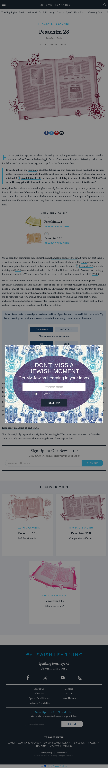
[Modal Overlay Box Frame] (54, 384)
